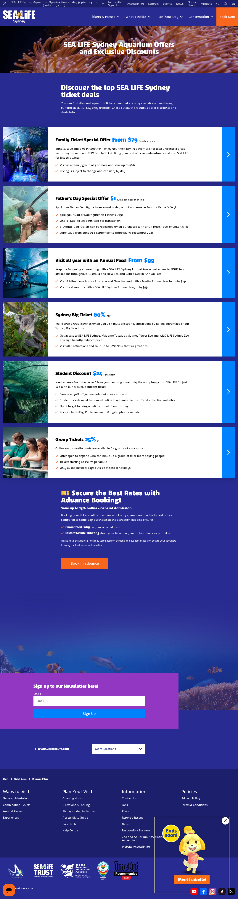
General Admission (16, 798)
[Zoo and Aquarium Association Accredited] (75, 870)
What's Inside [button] (136, 17)
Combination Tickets (16, 804)
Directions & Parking (76, 804)
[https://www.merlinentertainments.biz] (16, 870)
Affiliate (206, 3)
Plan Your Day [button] (167, 17)
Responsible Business (136, 830)
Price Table (69, 824)
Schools (153, 3)
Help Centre (70, 830)
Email (37, 694)
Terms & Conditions (194, 804)
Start (5, 779)
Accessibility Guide (75, 817)
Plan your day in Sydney (79, 811)
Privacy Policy (190, 798)
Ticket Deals (20, 779)
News (180, 3)
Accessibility (135, 3)
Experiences (11, 817)
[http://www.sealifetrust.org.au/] (43, 870)
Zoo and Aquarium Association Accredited (143, 838)
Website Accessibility (136, 846)
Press (125, 811)
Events (167, 3)
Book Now (227, 17)
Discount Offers (40, 779)
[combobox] (118, 749)
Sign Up (89, 713)
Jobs (125, 804)
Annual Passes (12, 811)
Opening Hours (72, 798)
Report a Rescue (132, 817)
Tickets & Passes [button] (102, 17)
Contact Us (129, 798)
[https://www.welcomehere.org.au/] (103, 870)
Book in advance (85, 563)
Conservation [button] (199, 17)
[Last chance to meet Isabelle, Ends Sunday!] (192, 855)
